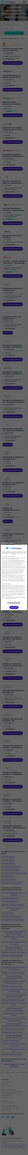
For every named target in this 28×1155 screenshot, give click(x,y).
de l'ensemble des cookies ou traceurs (16, 560)
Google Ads (4, 586)
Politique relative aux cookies (10, 598)
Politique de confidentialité (20, 597)
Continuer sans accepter (7, 543)
